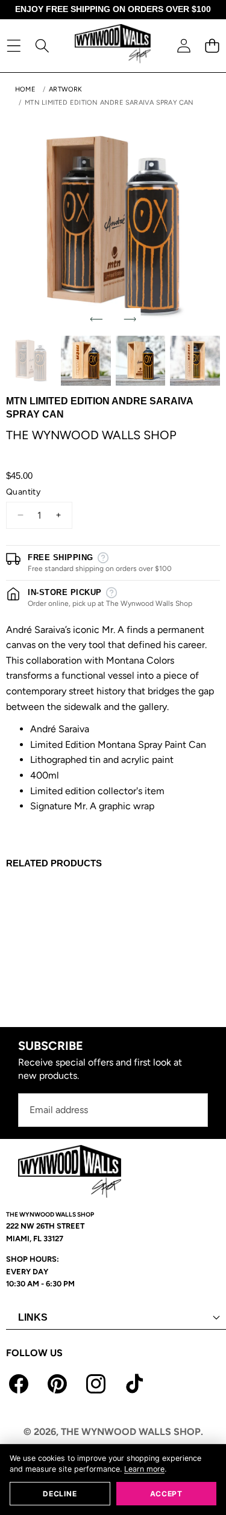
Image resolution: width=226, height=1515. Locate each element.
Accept (166, 1493)
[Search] (41, 45)
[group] (31, 361)
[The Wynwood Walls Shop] (112, 45)
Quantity (23, 492)
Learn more (144, 1468)
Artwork (66, 89)
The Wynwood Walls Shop (91, 435)
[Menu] (13, 45)
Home (25, 89)
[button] (211, 45)
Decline (60, 1493)
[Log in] (183, 45)
